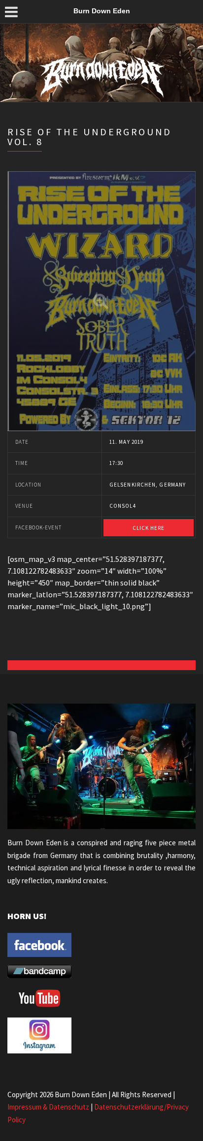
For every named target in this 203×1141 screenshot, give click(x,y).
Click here (149, 527)
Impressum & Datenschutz (48, 1106)
